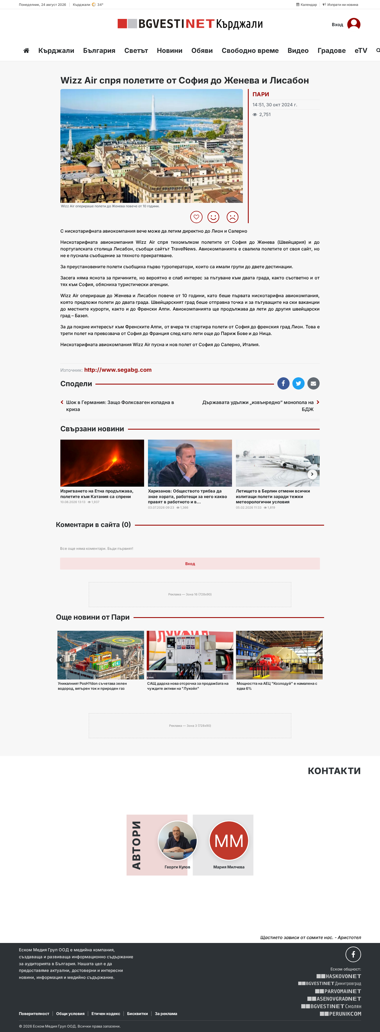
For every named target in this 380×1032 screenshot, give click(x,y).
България (99, 50)
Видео (298, 50)
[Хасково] (339, 976)
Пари (261, 94)
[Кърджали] (190, 24)
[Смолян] (331, 1006)
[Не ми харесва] (234, 217)
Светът (136, 50)
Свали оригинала (80, 95)
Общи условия (70, 1013)
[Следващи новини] (312, 474)
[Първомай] (338, 991)
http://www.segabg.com (118, 369)
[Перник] (340, 1014)
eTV (361, 50)
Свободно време (250, 50)
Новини (169, 50)
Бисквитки (137, 1013)
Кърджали (56, 50)
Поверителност (34, 1013)
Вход (337, 24)
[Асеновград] (334, 999)
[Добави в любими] (197, 217)
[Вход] (354, 24)
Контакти (334, 771)
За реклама (166, 1013)
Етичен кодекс (106, 1013)
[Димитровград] (329, 984)
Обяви (202, 50)
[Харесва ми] (215, 217)
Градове (332, 50)
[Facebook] (353, 954)
